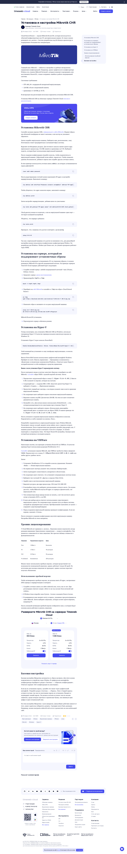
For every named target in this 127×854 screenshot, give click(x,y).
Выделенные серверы (46, 719)
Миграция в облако (64, 804)
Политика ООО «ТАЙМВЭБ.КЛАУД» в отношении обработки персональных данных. (42, 843)
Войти (95, 11)
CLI (59, 821)
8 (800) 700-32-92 (31, 806)
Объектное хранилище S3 (48, 817)
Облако (35, 719)
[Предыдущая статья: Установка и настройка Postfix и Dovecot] (73, 719)
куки (59, 850)
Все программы (79, 804)
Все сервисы (45, 824)
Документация (79, 820)
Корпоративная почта (64, 807)
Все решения (62, 809)
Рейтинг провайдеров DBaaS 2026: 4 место (87, 834)
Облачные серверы (47, 802)
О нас (92, 802)
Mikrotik (24, 722)
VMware (57, 719)
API (59, 818)
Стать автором (95, 814)
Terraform (61, 823)
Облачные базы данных (48, 809)
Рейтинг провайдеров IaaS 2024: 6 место (59, 834)
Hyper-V (39, 722)
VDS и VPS (45, 804)
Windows (31, 722)
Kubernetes (45, 811)
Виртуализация (26, 719)
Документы (78, 815)
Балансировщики (46, 814)
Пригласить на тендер (97, 825)
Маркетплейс (45, 822)
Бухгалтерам (78, 813)
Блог (92, 811)
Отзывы (93, 816)
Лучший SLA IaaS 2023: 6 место (73, 834)
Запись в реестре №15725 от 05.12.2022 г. (59, 845)
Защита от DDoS (46, 820)
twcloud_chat (30, 809)
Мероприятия (95, 809)
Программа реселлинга (81, 802)
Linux (62, 719)
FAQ (76, 822)
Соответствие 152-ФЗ (65, 802)
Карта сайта (78, 827)
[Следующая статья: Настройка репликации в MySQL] (75, 719)
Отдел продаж (30, 804)
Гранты (93, 804)
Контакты (94, 828)
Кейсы (93, 807)
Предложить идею (80, 824)
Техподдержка (79, 817)
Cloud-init (61, 825)
